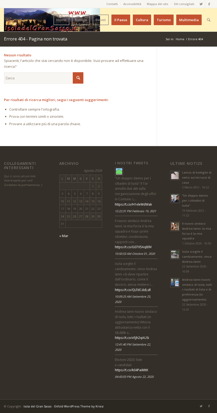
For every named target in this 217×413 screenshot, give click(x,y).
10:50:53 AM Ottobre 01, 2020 (135, 254)
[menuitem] (112, 4)
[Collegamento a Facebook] (209, 4)
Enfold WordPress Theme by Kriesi (78, 406)
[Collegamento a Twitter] (201, 4)
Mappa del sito (157, 4)
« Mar (63, 235)
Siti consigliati (184, 4)
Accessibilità (132, 4)
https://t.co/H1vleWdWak (133, 204)
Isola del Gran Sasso (38, 406)
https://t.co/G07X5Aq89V (133, 247)
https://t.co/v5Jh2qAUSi (132, 337)
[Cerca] (208, 19)
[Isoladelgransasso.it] (119, 171)
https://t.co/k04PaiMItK (131, 370)
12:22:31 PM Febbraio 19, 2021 (135, 211)
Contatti (112, 4)
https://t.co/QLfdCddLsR (133, 290)
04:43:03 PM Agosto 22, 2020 (134, 377)
